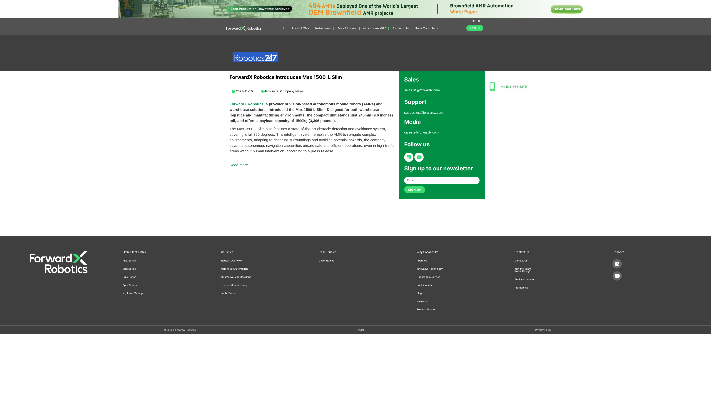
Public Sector (228, 293)
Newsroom (423, 301)
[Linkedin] (408, 157)
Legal (360, 329)
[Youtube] (419, 157)
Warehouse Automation (234, 268)
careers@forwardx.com (421, 132)
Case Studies (347, 28)
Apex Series (130, 285)
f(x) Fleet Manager (133, 293)
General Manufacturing (234, 285)
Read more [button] (239, 165)
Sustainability (424, 285)
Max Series (129, 268)
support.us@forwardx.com (423, 112)
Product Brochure (427, 309)
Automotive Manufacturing (236, 276)
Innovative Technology (430, 268)
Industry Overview (231, 260)
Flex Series (129, 260)
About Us (422, 260)
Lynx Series (129, 276)
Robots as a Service (428, 276)
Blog (419, 293)
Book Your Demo (427, 28)
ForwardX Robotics (246, 104)
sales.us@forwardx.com (422, 90)
